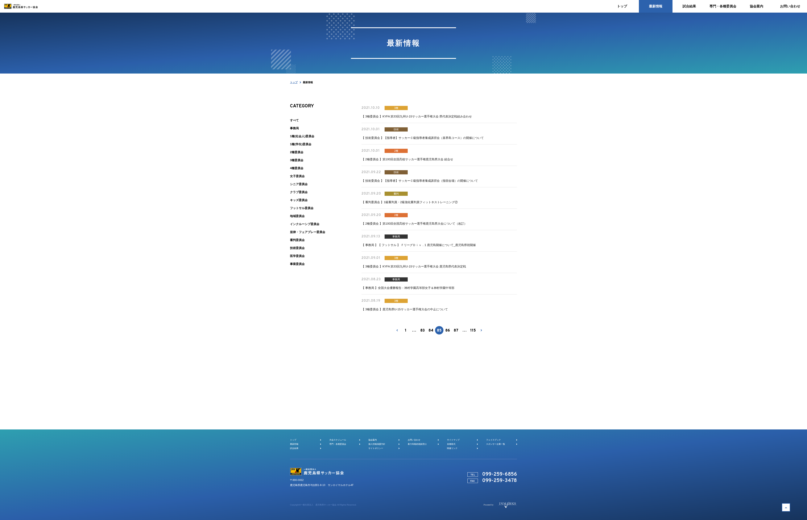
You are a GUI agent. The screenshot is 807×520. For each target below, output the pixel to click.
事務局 (294, 128)
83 (422, 330)
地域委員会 (297, 216)
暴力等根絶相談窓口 (417, 444)
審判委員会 (297, 240)
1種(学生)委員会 (300, 144)
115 (473, 330)
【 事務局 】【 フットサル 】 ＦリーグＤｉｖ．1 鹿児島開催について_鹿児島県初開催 (418, 245)
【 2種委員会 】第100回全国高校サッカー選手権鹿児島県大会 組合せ (407, 159)
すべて (294, 120)
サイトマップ (453, 440)
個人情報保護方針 (376, 444)
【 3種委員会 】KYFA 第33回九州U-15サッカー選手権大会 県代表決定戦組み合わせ (416, 116)
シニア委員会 (299, 184)
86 (447, 330)
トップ (294, 82)
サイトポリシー (375, 448)
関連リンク (452, 448)
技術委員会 (297, 248)
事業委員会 (297, 264)
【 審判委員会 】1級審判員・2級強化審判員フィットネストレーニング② (409, 202)
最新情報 (294, 444)
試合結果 (294, 448)
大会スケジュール (337, 440)
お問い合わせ (414, 440)
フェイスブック (493, 440)
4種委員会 (296, 168)
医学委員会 (297, 256)
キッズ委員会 (299, 200)
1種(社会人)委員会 (302, 136)
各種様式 (451, 444)
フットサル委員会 (302, 208)
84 (431, 330)
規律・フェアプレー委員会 (307, 232)
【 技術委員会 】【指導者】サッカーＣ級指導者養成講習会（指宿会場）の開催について (419, 180)
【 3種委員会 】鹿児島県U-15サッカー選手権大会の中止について (404, 309)
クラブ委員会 (299, 192)
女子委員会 (297, 176)
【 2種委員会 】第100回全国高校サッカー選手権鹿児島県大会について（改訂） (414, 223)
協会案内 (372, 440)
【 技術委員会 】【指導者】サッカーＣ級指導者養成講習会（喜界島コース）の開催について (422, 138)
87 (456, 330)
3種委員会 (296, 160)
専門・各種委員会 (337, 444)
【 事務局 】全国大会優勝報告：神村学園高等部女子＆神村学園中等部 (407, 288)
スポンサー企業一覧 (495, 444)
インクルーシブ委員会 (304, 224)
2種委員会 (296, 152)
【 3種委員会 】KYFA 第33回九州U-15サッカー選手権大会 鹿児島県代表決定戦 (413, 266)
